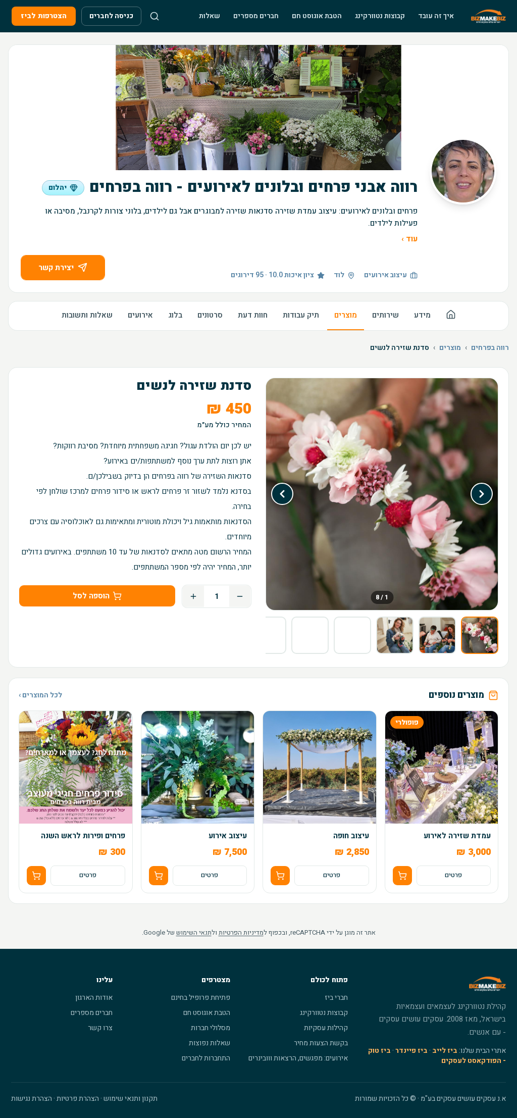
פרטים (453, 875)
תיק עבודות (301, 315)
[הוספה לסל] (402, 876)
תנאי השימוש (194, 932)
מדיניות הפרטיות (241, 932)
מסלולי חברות (210, 1028)
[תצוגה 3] (394, 635)
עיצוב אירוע (228, 836)
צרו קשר (100, 1028)
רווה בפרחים (490, 348)
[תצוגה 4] (352, 635)
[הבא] (282, 494)
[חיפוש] (154, 16)
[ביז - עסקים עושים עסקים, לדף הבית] (488, 16)
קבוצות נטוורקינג (380, 16)
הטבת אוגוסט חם (317, 16)
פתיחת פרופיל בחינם (200, 997)
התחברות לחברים (206, 1058)
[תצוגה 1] (479, 635)
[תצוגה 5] (310, 635)
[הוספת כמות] (193, 596)
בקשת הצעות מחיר (321, 1043)
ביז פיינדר (411, 1050)
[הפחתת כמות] (240, 596)
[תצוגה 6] (267, 635)
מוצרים (345, 315)
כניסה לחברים (111, 16)
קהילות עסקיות (326, 1028)
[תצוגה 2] (437, 635)
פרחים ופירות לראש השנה (83, 836)
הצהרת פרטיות (78, 1098)
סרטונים (210, 315)
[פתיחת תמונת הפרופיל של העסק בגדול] (463, 171)
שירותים (385, 315)
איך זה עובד (436, 16)
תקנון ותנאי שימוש (131, 1098)
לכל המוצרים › (40, 695)
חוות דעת (253, 315)
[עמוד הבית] (451, 315)
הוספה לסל (91, 595)
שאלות (209, 16)
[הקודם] (482, 494)
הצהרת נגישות (31, 1098)
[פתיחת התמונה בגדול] (382, 494)
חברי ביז (336, 997)
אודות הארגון (94, 997)
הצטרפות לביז (44, 16)
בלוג (175, 315)
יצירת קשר (56, 267)
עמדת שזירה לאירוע (457, 836)
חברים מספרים (256, 16)
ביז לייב (444, 1050)
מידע (422, 315)
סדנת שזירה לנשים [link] (399, 348)
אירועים (140, 315)
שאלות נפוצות (209, 1043)
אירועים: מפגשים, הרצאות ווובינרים (298, 1058)
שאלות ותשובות (87, 315)
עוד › (409, 238)
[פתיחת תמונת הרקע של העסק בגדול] (258, 107)
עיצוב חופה (351, 836)
